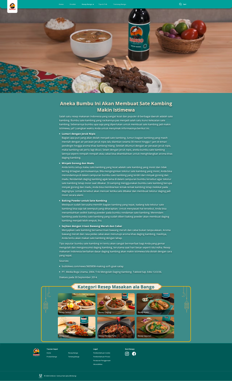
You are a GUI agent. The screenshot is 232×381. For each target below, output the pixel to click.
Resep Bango (87, 4)
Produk (73, 4)
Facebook (134, 354)
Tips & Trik (102, 4)
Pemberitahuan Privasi (101, 357)
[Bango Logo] (12, 7)
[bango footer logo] (36, 352)
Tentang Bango (119, 4)
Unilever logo (41, 376)
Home (61, 4)
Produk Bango (52, 357)
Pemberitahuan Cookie (101, 353)
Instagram (127, 354)
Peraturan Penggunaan (102, 360)
